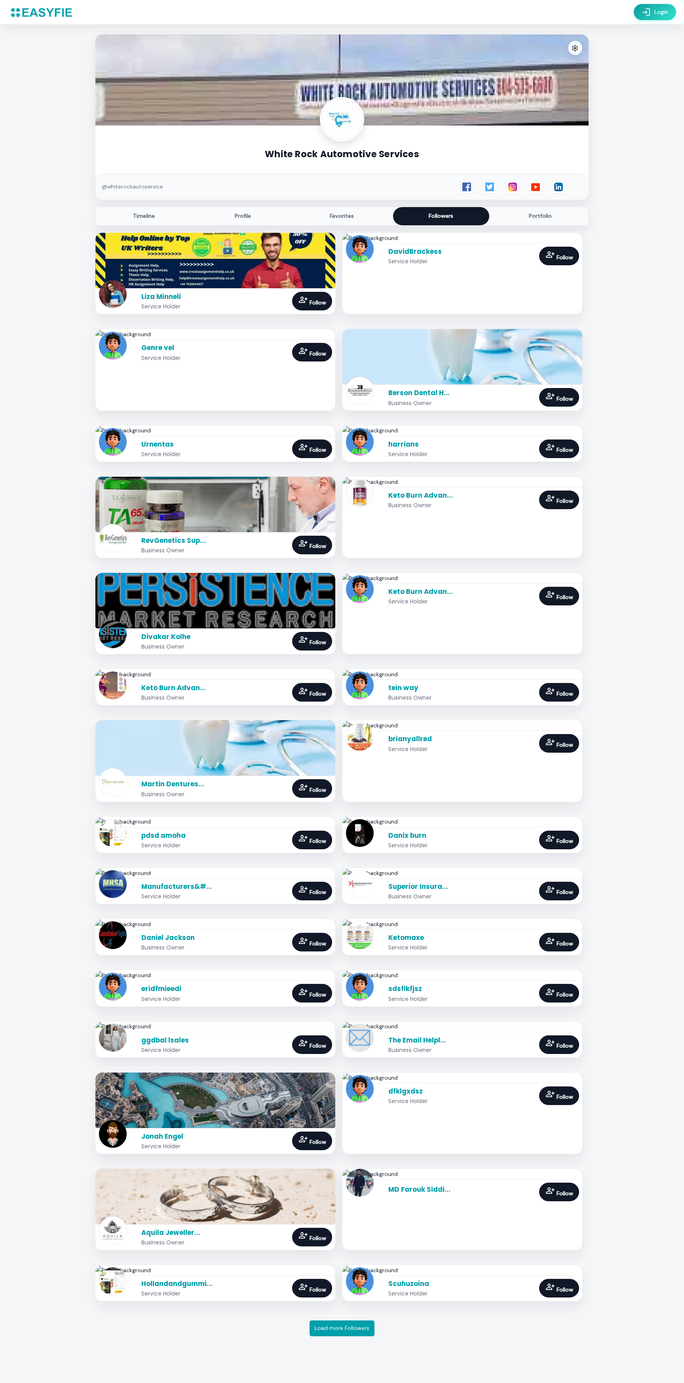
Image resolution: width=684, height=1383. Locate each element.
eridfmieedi (161, 988)
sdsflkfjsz (405, 988)
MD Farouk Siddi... (419, 1189)
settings (575, 48)
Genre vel (157, 347)
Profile (243, 215)
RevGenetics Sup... (173, 540)
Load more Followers (342, 1328)
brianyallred (410, 739)
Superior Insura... (418, 886)
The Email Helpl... (417, 1040)
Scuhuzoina (408, 1283)
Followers (441, 215)
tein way (403, 687)
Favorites (342, 215)
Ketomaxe (406, 937)
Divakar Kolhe (165, 636)
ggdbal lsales (165, 1040)
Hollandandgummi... (177, 1283)
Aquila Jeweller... (170, 1232)
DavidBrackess (415, 251)
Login (655, 12)
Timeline (144, 215)
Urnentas (157, 444)
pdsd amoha (163, 835)
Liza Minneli (161, 296)
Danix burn (407, 835)
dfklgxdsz (405, 1091)
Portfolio (540, 215)
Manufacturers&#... (176, 886)
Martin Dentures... (172, 784)
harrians (403, 444)
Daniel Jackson (168, 937)
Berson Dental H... (419, 393)
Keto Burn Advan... (420, 495)
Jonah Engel (162, 1136)
